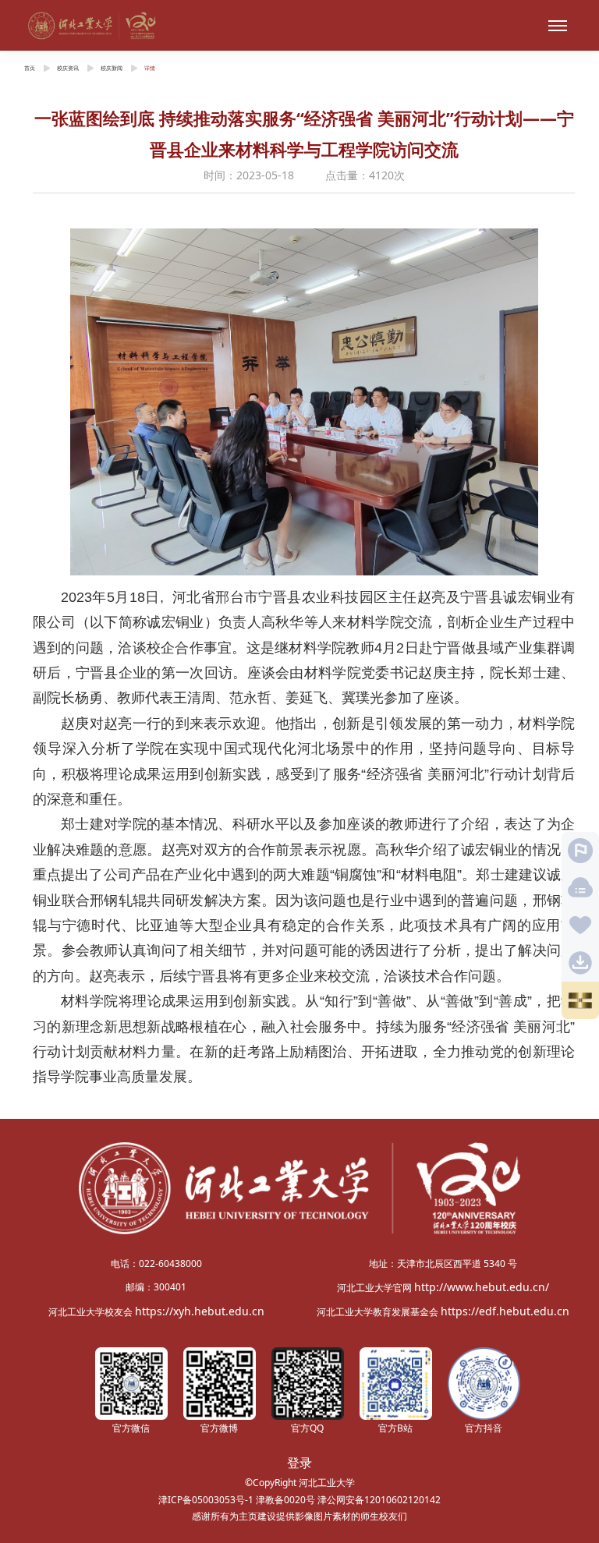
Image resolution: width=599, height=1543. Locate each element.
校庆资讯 (68, 68)
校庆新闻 (111, 68)
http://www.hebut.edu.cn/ (481, 1286)
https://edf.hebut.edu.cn (505, 1311)
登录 (299, 1462)
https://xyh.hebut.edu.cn (199, 1311)
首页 (29, 68)
